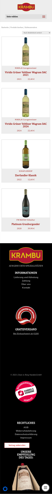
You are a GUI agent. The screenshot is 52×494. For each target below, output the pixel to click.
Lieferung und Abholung (26, 277)
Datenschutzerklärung (26, 434)
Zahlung (26, 280)
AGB (26, 427)
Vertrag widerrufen (17, 445)
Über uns (26, 284)
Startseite (5, 27)
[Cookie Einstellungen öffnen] (5, 490)
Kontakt (26, 287)
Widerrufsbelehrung (26, 431)
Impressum (26, 437)
